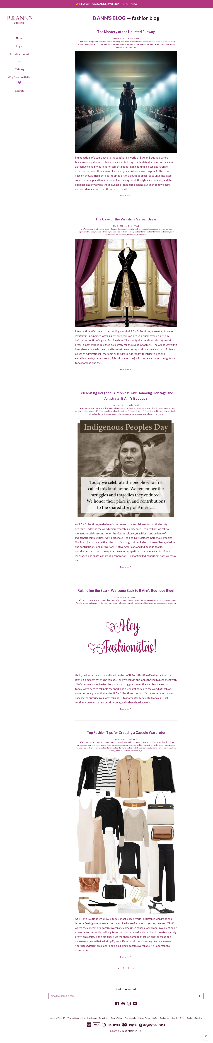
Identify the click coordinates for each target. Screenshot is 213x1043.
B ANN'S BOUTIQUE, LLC (129, 1031)
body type (125, 41)
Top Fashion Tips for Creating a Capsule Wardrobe (126, 732)
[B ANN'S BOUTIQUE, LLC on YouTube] (135, 1004)
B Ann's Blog (87, 41)
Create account (19, 54)
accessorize (98, 742)
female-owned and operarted (88, 603)
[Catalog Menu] (25, 69)
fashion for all (106, 44)
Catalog (19, 69)
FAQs (154, 1018)
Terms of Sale (130, 1018)
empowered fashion (151, 41)
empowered (80, 411)
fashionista (121, 47)
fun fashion (131, 47)
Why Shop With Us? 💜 (19, 79)
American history (89, 408)
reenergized (127, 603)
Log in (19, 46)
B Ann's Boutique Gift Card (191, 1018)
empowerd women (167, 408)
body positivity (114, 41)
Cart (21, 38)
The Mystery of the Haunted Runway (126, 32)
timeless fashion (123, 750)
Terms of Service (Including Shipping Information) (88, 1018)
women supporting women (164, 603)
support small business (143, 603)
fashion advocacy (168, 41)
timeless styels (137, 750)
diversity (154, 408)
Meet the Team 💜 (57, 1018)
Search (19, 90)
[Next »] (133, 968)
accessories (90, 229)
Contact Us (164, 1018)
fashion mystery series (136, 44)
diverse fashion (136, 41)
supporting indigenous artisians (150, 414)
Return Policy (116, 1018)
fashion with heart (167, 44)
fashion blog (82, 44)
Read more (125, 195)
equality (107, 411)
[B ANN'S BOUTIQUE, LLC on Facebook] (117, 1004)
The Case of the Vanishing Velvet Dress (126, 219)
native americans (129, 414)
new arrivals (116, 603)
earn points (93, 745)
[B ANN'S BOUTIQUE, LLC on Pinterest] (123, 1004)
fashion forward (119, 44)
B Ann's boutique (100, 41)
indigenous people (113, 414)
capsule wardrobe (150, 229)
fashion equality (93, 44)
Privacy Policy (144, 1018)
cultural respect (130, 408)
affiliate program (103, 229)
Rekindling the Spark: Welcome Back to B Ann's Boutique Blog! (125, 590)
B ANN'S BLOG (109, 18)
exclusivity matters (119, 411)
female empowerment (166, 600)
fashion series (153, 44)
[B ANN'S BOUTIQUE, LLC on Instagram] (129, 1004)
